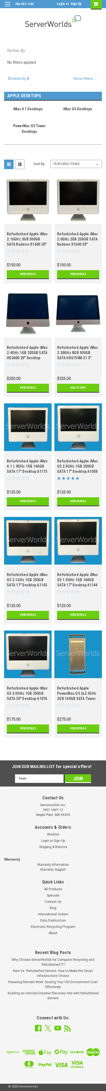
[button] (53, 79)
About (53, 933)
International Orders (53, 914)
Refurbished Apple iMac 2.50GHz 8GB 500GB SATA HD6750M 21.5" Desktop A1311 (77, 353)
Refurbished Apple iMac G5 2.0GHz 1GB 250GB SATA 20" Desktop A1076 (27, 693)
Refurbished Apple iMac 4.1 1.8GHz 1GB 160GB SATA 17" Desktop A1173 (27, 466)
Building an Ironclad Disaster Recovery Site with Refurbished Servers (53, 995)
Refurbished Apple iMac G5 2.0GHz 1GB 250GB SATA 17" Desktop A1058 (77, 466)
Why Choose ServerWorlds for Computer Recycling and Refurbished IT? (53, 962)
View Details (28, 274)
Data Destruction (53, 920)
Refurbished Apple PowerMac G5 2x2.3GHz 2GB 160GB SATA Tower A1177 (76, 694)
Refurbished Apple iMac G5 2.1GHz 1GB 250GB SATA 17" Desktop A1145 (27, 579)
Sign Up (76, 4)
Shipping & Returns (53, 847)
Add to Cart (78, 387)
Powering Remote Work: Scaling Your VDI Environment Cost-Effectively (53, 984)
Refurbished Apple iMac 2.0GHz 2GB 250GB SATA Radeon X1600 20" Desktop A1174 (77, 240)
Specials (53, 895)
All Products (53, 889)
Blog (53, 908)
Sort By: (39, 164)
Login (61, 4)
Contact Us (53, 902)
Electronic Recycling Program (53, 927)
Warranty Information (53, 865)
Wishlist (53, 834)
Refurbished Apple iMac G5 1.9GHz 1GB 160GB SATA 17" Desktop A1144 (77, 579)
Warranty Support (53, 869)
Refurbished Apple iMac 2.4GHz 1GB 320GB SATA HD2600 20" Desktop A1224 (27, 353)
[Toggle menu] (7, 7)
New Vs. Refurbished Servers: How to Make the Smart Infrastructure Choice (53, 973)
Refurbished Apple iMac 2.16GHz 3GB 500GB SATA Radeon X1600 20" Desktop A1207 (27, 240)
